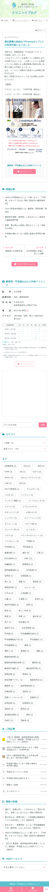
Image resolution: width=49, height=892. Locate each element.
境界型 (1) (8, 576)
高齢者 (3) (25, 720)
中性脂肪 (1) (9, 547)
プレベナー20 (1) (11, 529)
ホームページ (26, 171)
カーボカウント (27, 791)
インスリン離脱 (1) (12, 500)
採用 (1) (29, 605)
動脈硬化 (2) (27, 564)
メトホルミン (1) (11, 541)
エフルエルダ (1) (29, 506)
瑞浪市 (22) (9, 628)
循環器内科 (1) (10, 587)
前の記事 (14, 249)
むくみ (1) (31, 529)
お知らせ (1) (31, 512)
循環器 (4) (37, 582)
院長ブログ (38, 20)
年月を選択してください (14, 867)
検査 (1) (22, 616)
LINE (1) (8, 483)
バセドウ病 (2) (30, 524)
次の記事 (35, 250)
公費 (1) (40, 553)
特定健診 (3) (24, 622)
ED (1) (22, 472)
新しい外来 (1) (25, 610)
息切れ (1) (39, 599)
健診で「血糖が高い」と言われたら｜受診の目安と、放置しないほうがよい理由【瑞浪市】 (25, 810)
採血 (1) (7, 610)
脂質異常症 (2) (36, 680)
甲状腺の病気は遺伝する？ (27, 778)
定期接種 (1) (26, 576)
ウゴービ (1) (9, 506)
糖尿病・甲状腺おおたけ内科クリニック (25, 884)
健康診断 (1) (9, 553)
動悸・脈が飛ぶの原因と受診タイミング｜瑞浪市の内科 (25, 226)
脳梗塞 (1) (8, 686)
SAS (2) (22, 483)
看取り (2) (8, 651)
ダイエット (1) (10, 524)
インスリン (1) (27, 495)
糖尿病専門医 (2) (33, 668)
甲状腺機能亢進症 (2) (30, 634)
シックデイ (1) (10, 518)
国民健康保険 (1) (11, 570)
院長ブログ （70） (12, 449)
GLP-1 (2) (37, 472)
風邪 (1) (29, 715)
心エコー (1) (29, 587)
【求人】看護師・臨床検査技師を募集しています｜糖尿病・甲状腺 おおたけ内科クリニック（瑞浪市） (27, 739)
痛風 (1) (27, 645)
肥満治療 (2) (9, 674)
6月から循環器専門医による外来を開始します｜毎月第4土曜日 (27, 756)
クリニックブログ (21, 20)
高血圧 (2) (8, 720)
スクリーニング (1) (32, 518)
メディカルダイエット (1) (32, 535)
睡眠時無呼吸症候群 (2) (14, 662)
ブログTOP (33, 891)
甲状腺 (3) (8, 634)
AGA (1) (27, 466)
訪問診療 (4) (9, 703)
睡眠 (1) (40, 651)
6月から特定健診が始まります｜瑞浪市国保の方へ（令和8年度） (27, 748)
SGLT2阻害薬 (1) (11, 489)
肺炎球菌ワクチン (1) (13, 680)
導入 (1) (7, 582)
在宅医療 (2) (31, 570)
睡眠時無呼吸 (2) (11, 657)
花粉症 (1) (26, 691)
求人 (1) (7, 622)
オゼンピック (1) (11, 512)
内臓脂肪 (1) (9, 564)
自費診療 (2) (9, 691)
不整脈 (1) (30, 541)
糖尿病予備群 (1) (11, 668)
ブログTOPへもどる (26, 264)
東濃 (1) (7, 616)
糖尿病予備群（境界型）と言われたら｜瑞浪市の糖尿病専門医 (25, 218)
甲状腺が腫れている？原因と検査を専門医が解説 (25, 235)
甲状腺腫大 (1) (36, 639)
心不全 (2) (8, 593)
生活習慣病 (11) (28, 628)
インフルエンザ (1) (36, 500)
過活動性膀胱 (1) (11, 715)
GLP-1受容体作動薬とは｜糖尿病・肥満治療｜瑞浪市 (26, 210)
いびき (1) (8, 495)
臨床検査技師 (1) (28, 686)
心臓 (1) (7, 599)
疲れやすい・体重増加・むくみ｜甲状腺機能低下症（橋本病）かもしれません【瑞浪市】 (25, 826)
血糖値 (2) (34, 697)
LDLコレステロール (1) (30, 477)
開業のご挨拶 (27, 785)
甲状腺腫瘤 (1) (10, 645)
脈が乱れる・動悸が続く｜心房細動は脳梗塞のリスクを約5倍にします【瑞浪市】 (25, 818)
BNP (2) (41, 466)
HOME (6, 20)
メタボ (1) (8, 535)
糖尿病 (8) (36, 662)
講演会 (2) (25, 709)
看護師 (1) (25, 651)
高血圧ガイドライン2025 (27, 772)
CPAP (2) (8, 472)
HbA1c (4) (8, 477)
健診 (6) (25, 553)
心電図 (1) (23, 599)
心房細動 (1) (26, 593)
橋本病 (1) (37, 616)
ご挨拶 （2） (9, 443)
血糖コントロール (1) (13, 697)
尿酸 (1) (22, 582)
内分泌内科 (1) (10, 558)
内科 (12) (28, 558)
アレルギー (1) (33, 489)
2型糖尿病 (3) (10, 466)
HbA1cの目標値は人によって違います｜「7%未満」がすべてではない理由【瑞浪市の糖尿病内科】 (25, 200)
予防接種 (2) (27, 547)
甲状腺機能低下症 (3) (13, 639)
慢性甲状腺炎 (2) (11, 605)
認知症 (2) (8, 709)
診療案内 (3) (27, 703)
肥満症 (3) (26, 674)
